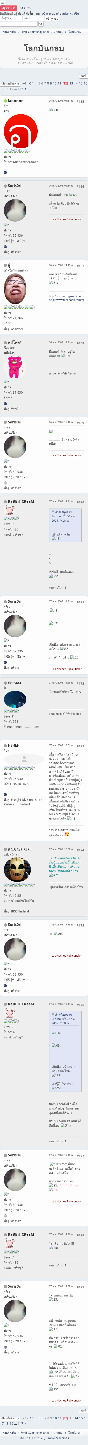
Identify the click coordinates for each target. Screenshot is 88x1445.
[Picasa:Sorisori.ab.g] (5, 247)
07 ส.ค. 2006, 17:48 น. (61, 1155)
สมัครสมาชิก (70, 13)
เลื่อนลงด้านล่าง (10, 83)
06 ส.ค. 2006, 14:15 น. (61, 265)
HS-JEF (13, 745)
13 (71, 83)
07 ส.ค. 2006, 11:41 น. (61, 501)
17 (2, 89)
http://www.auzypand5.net (65, 296)
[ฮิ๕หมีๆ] (5, 404)
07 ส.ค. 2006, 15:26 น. (61, 682)
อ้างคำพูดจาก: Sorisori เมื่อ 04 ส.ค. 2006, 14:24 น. (63, 516)
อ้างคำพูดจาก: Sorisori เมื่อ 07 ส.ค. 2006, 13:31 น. (63, 1019)
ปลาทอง (14, 682)
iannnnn (16, 100)
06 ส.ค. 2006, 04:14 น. (61, 185)
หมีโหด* (15, 342)
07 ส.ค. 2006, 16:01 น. (61, 745)
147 (20, 89)
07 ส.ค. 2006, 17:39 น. (61, 924)
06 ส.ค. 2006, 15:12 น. (61, 422)
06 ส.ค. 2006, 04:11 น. (61, 100)
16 (85, 83)
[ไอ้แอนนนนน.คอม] (5, 172)
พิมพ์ (83, 75)
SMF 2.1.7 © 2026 (31, 1438)
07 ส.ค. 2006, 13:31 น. (61, 601)
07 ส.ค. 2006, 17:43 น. (61, 1004)
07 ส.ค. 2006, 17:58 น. (61, 1286)
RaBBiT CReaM (21, 501)
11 (59, 83)
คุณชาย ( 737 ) (19, 849)
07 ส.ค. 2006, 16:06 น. (61, 849)
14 (76, 83)
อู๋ (9, 265)
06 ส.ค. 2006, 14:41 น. (61, 342)
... (36, 83)
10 (55, 83)
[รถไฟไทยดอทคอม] (5, 794)
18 (7, 89)
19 (11, 89)
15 (81, 83)
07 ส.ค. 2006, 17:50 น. (61, 1234)
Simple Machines (57, 1438)
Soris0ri (14, 185)
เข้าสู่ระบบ (48, 13)
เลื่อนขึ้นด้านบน (10, 1418)
